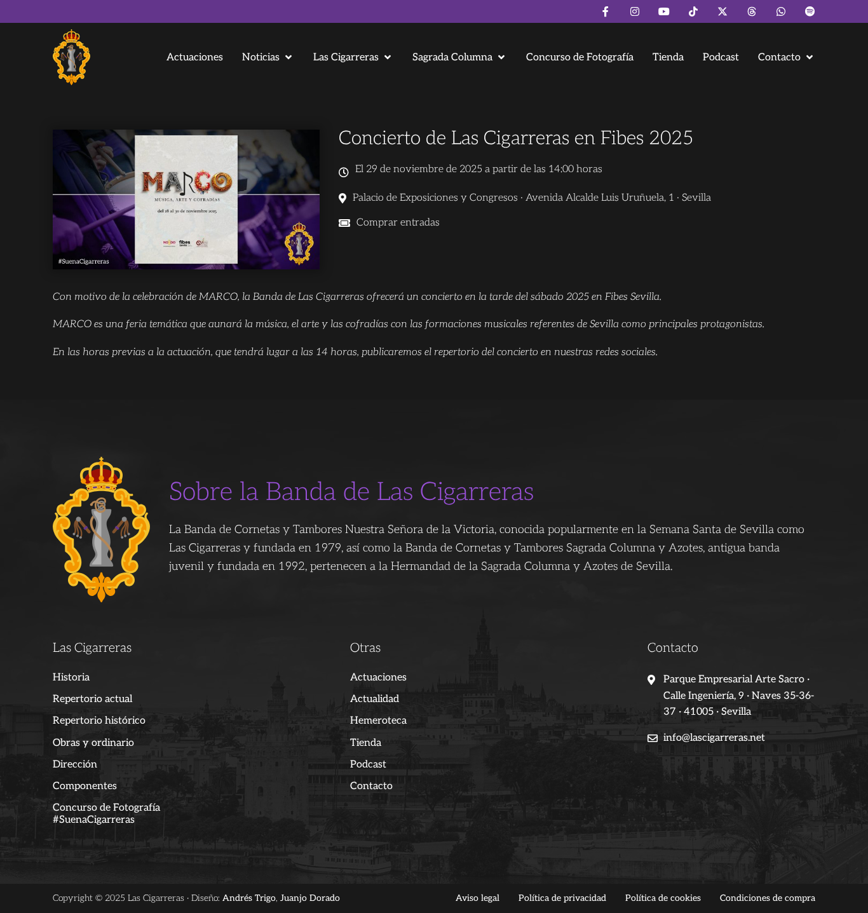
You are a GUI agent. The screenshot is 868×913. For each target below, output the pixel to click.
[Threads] (752, 11)
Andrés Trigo (249, 898)
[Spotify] (810, 11)
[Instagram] (635, 11)
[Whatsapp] (781, 11)
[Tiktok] (693, 11)
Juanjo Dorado (310, 898)
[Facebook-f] (605, 11)
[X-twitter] (722, 11)
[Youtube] (664, 11)
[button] (268, 57)
